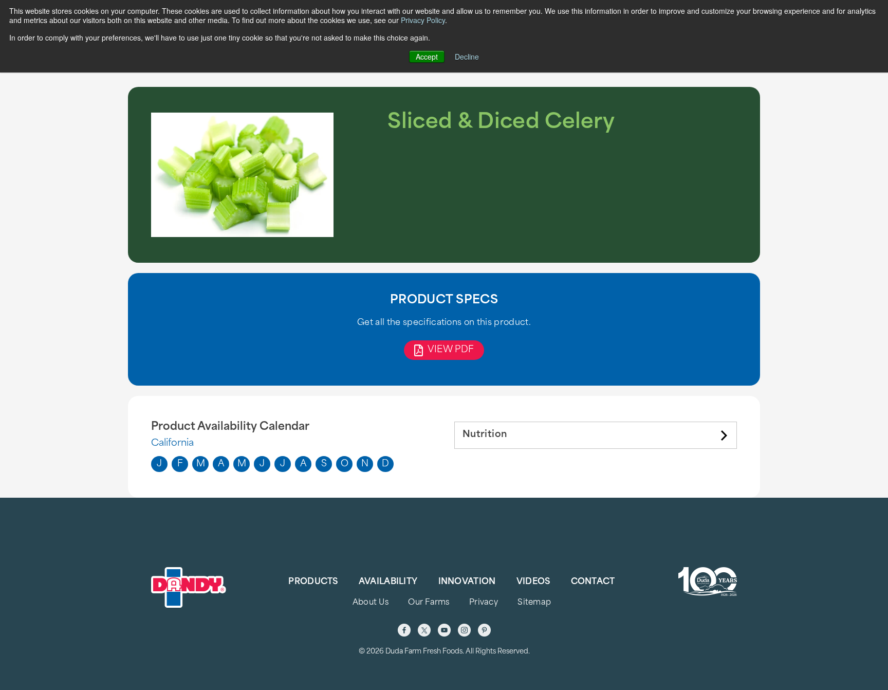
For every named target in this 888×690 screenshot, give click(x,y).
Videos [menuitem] (533, 582)
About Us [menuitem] (370, 603)
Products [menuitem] (313, 582)
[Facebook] (404, 630)
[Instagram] (464, 630)
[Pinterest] (484, 630)
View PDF (451, 350)
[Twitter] (424, 630)
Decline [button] (467, 56)
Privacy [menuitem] (483, 603)
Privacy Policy (423, 20)
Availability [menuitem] (388, 582)
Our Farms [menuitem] (429, 603)
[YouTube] (444, 630)
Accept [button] (427, 56)
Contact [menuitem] (593, 582)
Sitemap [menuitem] (534, 603)
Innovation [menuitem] (467, 582)
